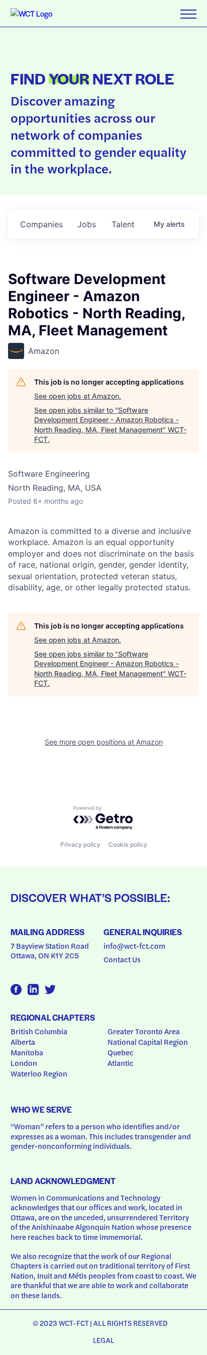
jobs (86, 224)
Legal (103, 1340)
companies (41, 224)
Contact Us (122, 959)
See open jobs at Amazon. (77, 396)
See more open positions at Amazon (104, 742)
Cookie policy (128, 844)
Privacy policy (80, 844)
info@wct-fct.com (134, 946)
